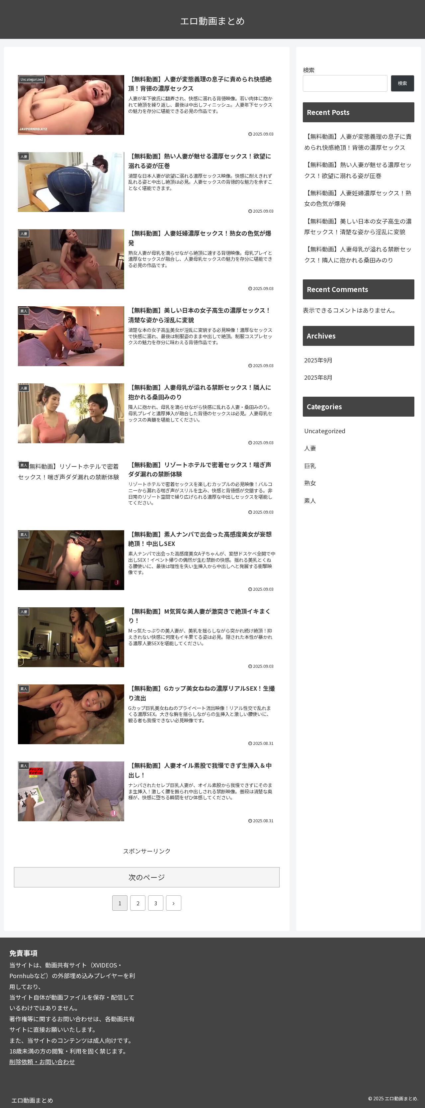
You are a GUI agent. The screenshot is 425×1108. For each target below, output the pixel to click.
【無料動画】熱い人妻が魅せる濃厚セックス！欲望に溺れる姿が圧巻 (358, 169)
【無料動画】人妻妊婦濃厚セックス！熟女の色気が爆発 (357, 198)
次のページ (146, 877)
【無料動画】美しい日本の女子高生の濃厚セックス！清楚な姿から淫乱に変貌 (358, 226)
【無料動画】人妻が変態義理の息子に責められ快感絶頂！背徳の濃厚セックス (358, 141)
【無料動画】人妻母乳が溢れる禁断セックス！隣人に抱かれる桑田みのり (358, 254)
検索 (309, 69)
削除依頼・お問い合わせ (42, 1061)
